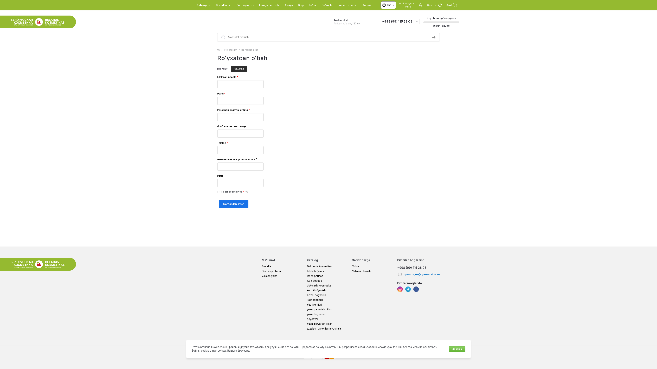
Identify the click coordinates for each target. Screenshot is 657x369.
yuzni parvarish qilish (319, 309)
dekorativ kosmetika (319, 285)
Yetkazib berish (361, 271)
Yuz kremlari (314, 304)
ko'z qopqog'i (315, 300)
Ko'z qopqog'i (315, 280)
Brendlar (267, 266)
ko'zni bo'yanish (316, 290)
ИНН (220, 175)
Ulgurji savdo (441, 25)
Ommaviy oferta (271, 271)
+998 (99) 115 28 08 (397, 21)
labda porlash (315, 276)
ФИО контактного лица (231, 126)
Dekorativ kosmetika (319, 266)
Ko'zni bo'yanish (316, 295)
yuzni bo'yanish (316, 314)
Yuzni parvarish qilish (319, 323)
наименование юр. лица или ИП (237, 159)
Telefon (222, 142)
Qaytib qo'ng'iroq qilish (441, 18)
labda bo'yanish (316, 271)
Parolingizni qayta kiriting (233, 109)
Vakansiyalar (269, 276)
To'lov (355, 266)
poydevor (312, 319)
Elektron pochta (227, 77)
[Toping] (433, 37)
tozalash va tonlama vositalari (324, 328)
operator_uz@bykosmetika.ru (421, 274)
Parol (221, 93)
